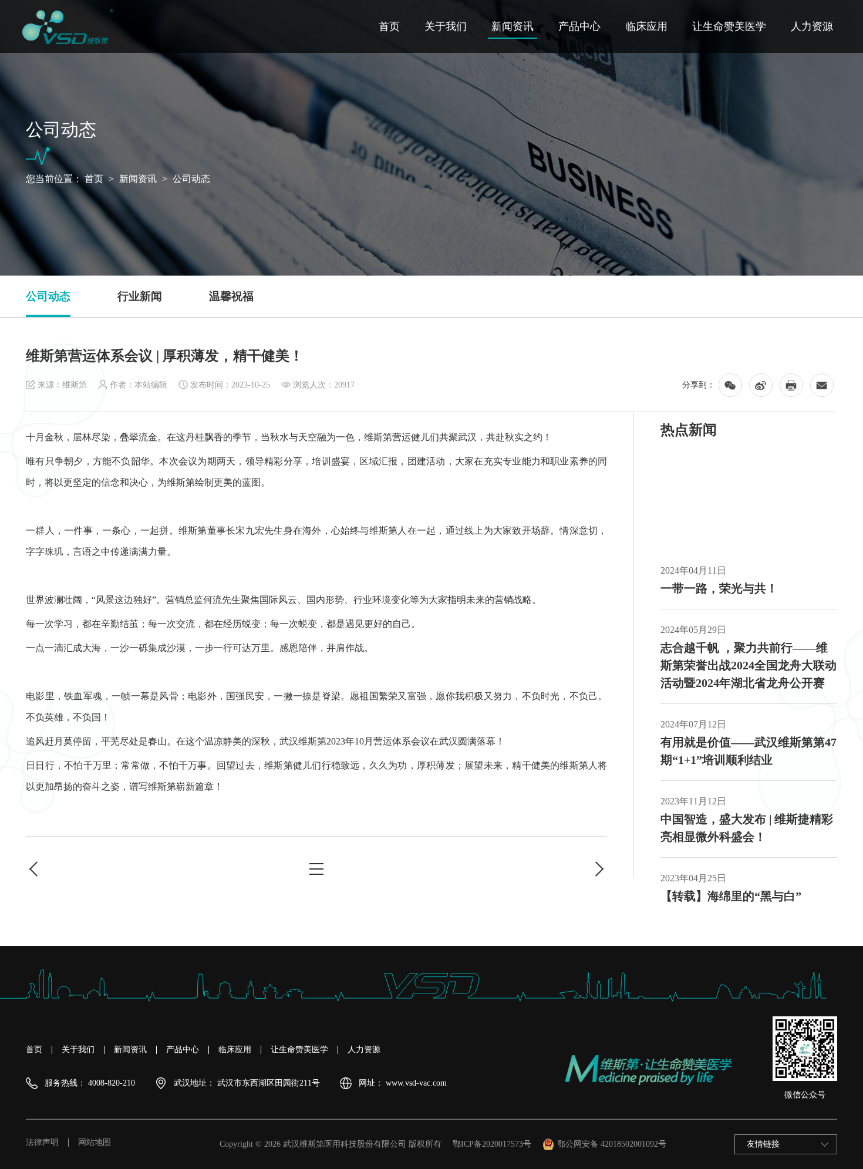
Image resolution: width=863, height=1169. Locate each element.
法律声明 (42, 1142)
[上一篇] (34, 869)
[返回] (316, 869)
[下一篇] (598, 869)
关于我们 (445, 26)
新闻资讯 (512, 26)
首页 (389, 26)
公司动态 (191, 179)
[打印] (791, 385)
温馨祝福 (231, 296)
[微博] (761, 385)
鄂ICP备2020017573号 (492, 1144)
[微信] (730, 385)
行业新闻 (139, 296)
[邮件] (822, 385)
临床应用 (646, 26)
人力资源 (812, 26)
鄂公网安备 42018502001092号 (611, 1144)
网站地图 (94, 1142)
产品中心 (579, 26)
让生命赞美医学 (729, 26)
